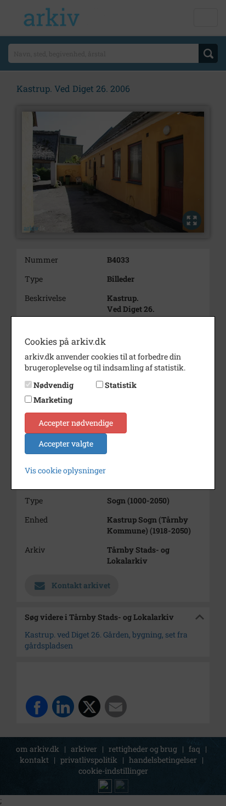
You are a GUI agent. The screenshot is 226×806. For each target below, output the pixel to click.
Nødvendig (53, 385)
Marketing (52, 400)
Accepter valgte (65, 443)
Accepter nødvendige (75, 423)
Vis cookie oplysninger (65, 470)
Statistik (121, 385)
